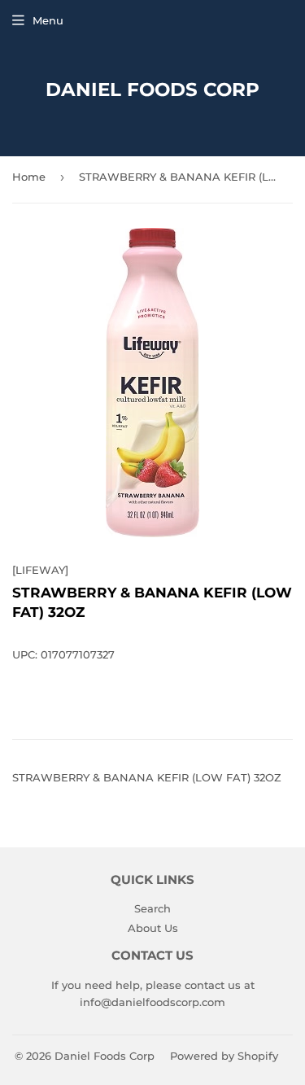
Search (152, 908)
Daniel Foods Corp (152, 89)
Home (29, 176)
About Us (153, 927)
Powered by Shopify (224, 1055)
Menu (48, 20)
